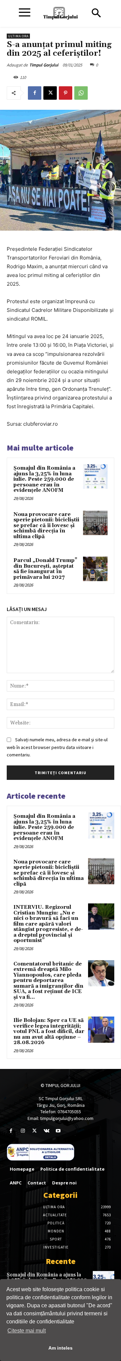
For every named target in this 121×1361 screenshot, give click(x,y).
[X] (50, 93)
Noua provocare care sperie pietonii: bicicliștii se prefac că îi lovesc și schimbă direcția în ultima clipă (46, 525)
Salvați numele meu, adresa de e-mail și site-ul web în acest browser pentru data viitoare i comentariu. (57, 747)
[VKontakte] (46, 1131)
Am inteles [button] (60, 1348)
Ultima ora (18, 36)
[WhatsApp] (81, 93)
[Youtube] (58, 1131)
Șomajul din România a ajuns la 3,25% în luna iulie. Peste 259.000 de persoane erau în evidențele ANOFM (44, 479)
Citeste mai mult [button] (26, 1330)
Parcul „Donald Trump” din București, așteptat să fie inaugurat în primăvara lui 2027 (45, 568)
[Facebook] (34, 93)
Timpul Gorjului (43, 65)
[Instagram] (22, 1131)
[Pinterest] (65, 93)
